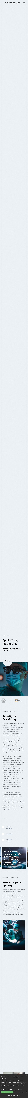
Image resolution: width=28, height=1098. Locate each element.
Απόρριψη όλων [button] (20, 1092)
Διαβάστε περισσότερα (10, 1086)
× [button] (26, 1075)
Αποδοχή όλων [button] (7, 1092)
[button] (23, 3)
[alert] (14, 1086)
